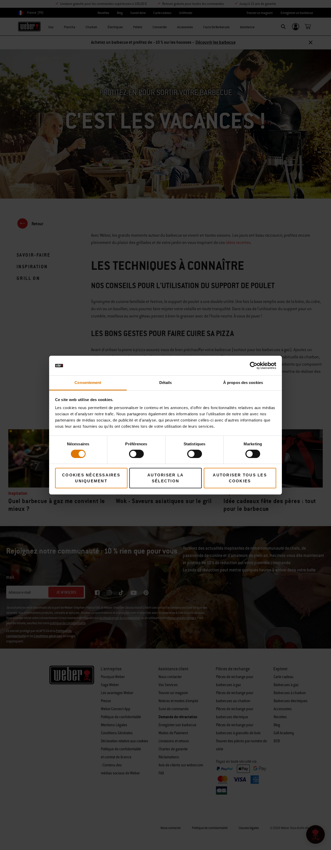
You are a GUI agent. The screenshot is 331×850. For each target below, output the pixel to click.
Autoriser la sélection (165, 478)
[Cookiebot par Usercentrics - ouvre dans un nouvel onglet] (253, 365)
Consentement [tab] (87, 382)
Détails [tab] (165, 382)
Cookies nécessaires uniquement (91, 478)
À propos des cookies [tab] (243, 382)
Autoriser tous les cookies (240, 478)
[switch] (136, 454)
